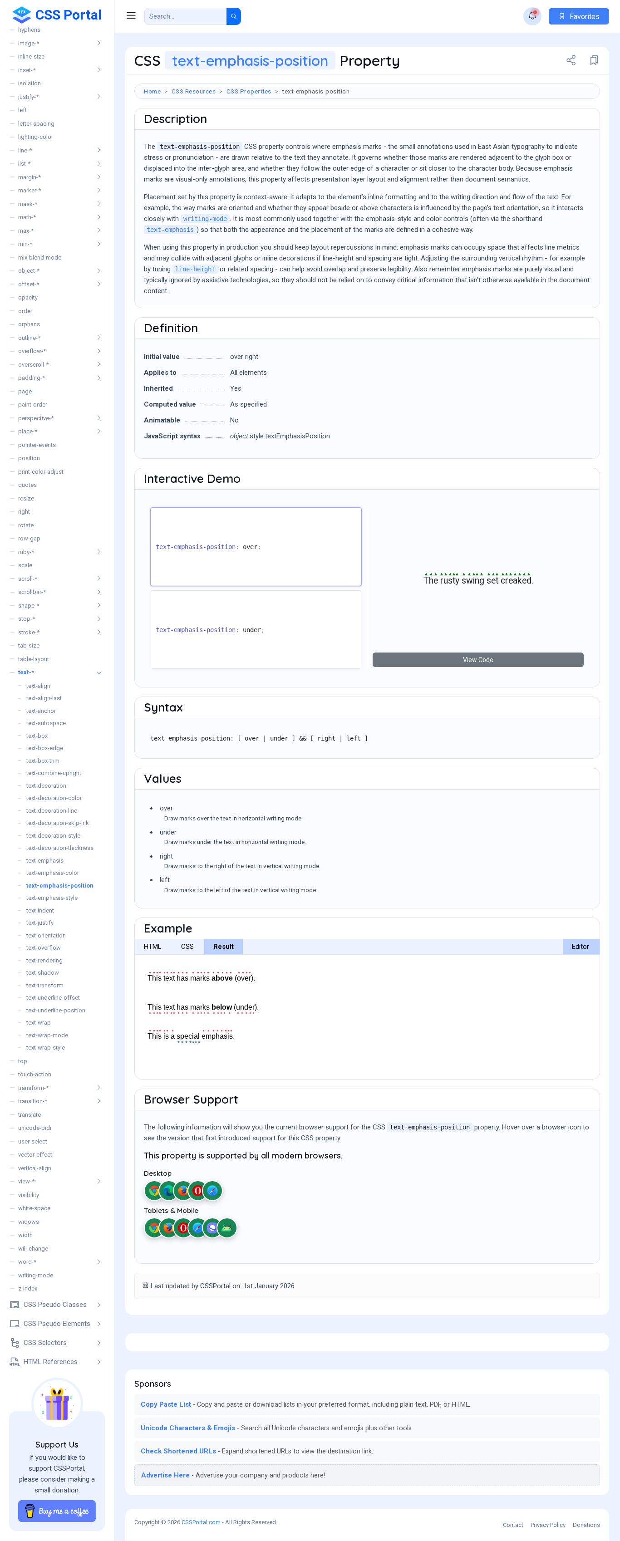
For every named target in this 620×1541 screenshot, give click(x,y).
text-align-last (44, 698)
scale (25, 565)
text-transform (45, 985)
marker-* (29, 190)
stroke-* (28, 632)
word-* (27, 1261)
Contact (513, 1524)
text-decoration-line (51, 810)
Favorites (584, 16)
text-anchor (41, 710)
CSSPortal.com (201, 1522)
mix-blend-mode (39, 257)
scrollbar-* (32, 592)
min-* (25, 243)
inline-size (31, 56)
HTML (153, 946)
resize (26, 498)
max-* (26, 230)
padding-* (31, 377)
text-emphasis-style (52, 897)
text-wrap (38, 1022)
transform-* (33, 1088)
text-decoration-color (54, 798)
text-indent (40, 910)
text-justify (40, 922)
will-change (33, 1248)
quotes (27, 484)
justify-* (28, 96)
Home (152, 91)
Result (223, 946)
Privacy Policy (548, 1524)
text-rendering (44, 960)
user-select (32, 1141)
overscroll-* (33, 364)
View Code (478, 659)
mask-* (27, 204)
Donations (586, 1524)
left (22, 110)
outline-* (29, 337)
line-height (195, 269)
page (25, 391)
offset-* (28, 284)
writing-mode (35, 1275)
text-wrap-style (45, 1047)
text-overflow (43, 947)
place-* (27, 431)
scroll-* (27, 578)
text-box (37, 735)
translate (29, 1114)
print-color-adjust (41, 471)
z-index (27, 1288)
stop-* (26, 618)
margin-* (29, 177)
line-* (25, 150)
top (22, 1061)
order (25, 311)
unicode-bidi (34, 1127)
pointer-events (37, 445)
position (29, 458)
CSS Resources (194, 91)
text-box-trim (42, 760)
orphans (29, 324)
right (24, 511)
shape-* (28, 605)
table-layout (33, 659)
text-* (26, 672)
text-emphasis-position (59, 885)
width (25, 1235)
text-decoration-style (53, 835)
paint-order (32, 404)
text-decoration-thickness (59, 847)
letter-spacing (36, 123)
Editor (580, 946)
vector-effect (35, 1154)
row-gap (29, 538)
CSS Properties (248, 91)
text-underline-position (55, 1010)
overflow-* (32, 351)
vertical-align (34, 1168)
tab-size (28, 645)
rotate (26, 525)
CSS (187, 946)
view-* (26, 1181)
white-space (34, 1208)
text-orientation (46, 935)
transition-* (32, 1101)
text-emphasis (45, 860)
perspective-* (36, 418)
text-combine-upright (53, 773)
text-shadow (42, 972)
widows (28, 1221)
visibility (28, 1195)
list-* (24, 163)
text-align (38, 685)
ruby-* (26, 552)
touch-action (34, 1074)
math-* (27, 217)
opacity (28, 297)
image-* (28, 43)
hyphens (29, 29)
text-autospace (46, 723)
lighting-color (35, 136)
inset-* (26, 70)
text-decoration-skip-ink (57, 823)
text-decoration (46, 785)
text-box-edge (44, 748)
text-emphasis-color (52, 872)
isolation (29, 83)
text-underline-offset (53, 997)
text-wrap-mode (47, 1035)
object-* (28, 270)
